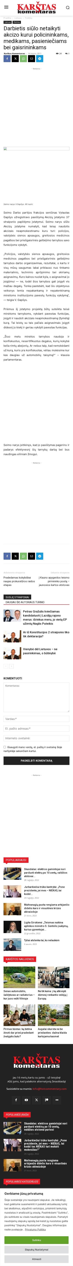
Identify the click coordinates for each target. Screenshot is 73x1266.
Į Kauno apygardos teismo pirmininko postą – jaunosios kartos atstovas (54, 581)
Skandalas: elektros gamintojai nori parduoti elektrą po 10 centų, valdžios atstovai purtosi (45, 1126)
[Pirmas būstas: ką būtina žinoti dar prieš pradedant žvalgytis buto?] (19, 1015)
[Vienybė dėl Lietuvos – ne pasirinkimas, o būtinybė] (12, 653)
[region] (36, 1227)
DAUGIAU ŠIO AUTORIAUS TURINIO (25, 602)
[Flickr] (57, 1100)
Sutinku (36, 1240)
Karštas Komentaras (14, 53)
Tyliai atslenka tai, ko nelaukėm (42, 940)
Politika (28, 18)
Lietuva (18, 18)
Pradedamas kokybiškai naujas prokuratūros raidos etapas (19, 581)
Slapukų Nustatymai (36, 1249)
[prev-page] (6, 666)
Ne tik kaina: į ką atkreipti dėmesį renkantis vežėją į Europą (52, 995)
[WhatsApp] (23, 58)
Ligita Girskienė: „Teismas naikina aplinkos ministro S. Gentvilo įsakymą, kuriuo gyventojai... (46, 926)
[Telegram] (39, 58)
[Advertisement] (36, 107)
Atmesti (36, 1259)
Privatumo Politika (35, 1229)
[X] (15, 58)
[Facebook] (7, 58)
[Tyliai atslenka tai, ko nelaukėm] (12, 945)
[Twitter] (36, 1100)
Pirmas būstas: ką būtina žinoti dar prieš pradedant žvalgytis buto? (18, 1033)
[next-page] (11, 666)
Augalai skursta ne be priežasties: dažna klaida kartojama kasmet (52, 1033)
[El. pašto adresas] (31, 58)
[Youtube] (26, 1100)
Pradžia (7, 18)
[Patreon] (47, 1100)
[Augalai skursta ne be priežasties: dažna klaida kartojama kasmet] (54, 1015)
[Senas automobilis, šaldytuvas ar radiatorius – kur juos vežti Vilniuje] (19, 977)
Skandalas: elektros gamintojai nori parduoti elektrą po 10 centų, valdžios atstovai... (45, 873)
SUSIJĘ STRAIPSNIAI (17, 597)
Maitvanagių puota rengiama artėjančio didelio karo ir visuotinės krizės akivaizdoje (46, 908)
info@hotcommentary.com (50, 1088)
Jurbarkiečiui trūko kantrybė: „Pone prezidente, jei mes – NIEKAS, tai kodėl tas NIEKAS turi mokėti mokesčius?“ (45, 1145)
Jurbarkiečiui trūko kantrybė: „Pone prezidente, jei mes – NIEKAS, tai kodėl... (44, 890)
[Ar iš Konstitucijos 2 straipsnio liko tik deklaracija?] (12, 636)
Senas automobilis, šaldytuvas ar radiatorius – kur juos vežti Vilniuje (19, 995)
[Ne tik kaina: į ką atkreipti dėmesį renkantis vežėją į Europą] (54, 977)
